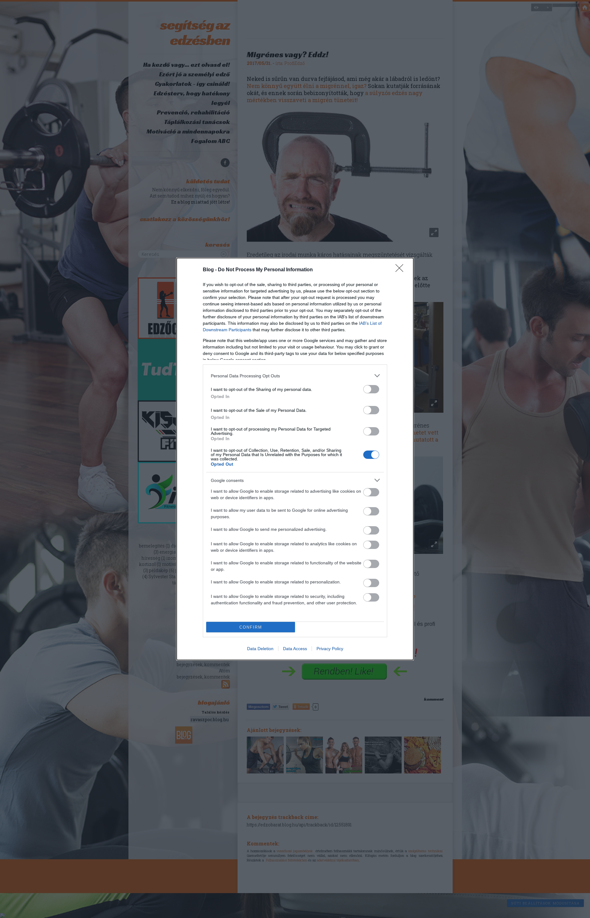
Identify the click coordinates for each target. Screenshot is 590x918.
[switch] (371, 389)
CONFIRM (250, 627)
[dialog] (295, 459)
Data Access (295, 648)
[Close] (401, 270)
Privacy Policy (330, 648)
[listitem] (295, 375)
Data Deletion (260, 648)
